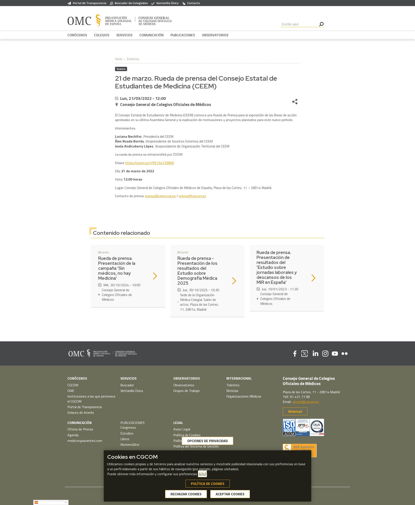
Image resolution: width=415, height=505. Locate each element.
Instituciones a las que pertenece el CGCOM (91, 399)
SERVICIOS (124, 35)
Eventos (133, 58)
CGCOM (72, 385)
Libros (124, 438)
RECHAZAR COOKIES (186, 494)
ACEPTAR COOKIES (230, 494)
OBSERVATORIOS (215, 35)
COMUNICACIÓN (151, 35)
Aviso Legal (181, 429)
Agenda (72, 435)
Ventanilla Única (167, 3)
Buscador (127, 385)
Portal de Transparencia (89, 3)
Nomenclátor (129, 444)
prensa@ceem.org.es (160, 195)
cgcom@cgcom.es (305, 401)
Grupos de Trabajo (186, 390)
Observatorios (183, 385)
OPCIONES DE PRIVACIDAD (207, 440)
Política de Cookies (187, 435)
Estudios (126, 433)
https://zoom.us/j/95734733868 (149, 162)
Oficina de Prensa (80, 429)
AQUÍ (202, 473)
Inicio (118, 58)
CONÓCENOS (77, 35)
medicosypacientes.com (84, 440)
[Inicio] (119, 20)
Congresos (128, 427)
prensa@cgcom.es (192, 195)
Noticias (232, 390)
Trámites (232, 385)
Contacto (193, 3)
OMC (70, 390)
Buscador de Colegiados (131, 3)
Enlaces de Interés (80, 412)
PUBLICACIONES (183, 35)
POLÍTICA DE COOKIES (207, 483)
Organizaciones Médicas (243, 396)
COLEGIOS (101, 35)
